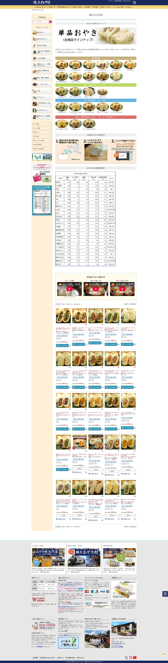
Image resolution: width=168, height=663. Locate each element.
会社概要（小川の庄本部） (119, 619)
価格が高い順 (77, 304)
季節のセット (36, 132)
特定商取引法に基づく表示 (47, 657)
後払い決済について (63, 577)
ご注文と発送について (38, 619)
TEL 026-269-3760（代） (118, 643)
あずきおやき (102, 70)
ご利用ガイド (60, 657)
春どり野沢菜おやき (75, 97)
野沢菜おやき (61, 70)
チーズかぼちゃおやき (62, 129)
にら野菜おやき (61, 112)
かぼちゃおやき (116, 70)
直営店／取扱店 (77, 7)
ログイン (110, 1)
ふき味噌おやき (61, 97)
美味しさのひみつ (106, 7)
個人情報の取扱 (70, 657)
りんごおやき (130, 70)
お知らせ (129, 7)
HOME (33, 10)
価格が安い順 (69, 304)
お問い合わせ (126, 1)
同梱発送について (116, 577)
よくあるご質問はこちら (65, 635)
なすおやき (103, 81)
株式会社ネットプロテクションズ (75, 582)
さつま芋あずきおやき (89, 129)
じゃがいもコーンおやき (75, 113)
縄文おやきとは (41, 7)
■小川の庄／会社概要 (117, 647)
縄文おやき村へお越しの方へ (93, 619)
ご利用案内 (39, 646)
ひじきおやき (89, 81)
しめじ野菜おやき (75, 70)
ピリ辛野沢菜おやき (61, 81)
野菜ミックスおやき (102, 112)
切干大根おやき (89, 70)
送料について (35, 577)
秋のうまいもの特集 (38, 140)
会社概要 (87, 7)
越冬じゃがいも (89, 97)
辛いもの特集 (36, 128)
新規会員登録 (118, 1)
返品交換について (63, 619)
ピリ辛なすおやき (89, 112)
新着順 (63, 304)
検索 (50, 22)
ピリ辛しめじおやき (116, 112)
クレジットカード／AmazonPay (94, 577)
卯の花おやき (116, 81)
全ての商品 (36, 124)
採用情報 (95, 7)
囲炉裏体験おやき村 (64, 7)
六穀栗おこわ (75, 129)
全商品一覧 (52, 7)
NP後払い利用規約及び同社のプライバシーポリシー (71, 584)
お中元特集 (36, 136)
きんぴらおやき (75, 81)
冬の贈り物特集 (37, 144)
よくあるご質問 (119, 7)
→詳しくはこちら (44, 572)
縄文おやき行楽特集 (38, 148)
